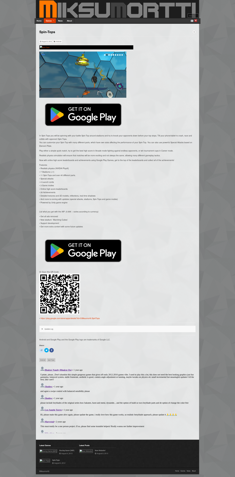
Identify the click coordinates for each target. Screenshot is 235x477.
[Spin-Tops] (86, 47)
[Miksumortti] (117, 9)
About (69, 20)
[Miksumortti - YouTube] (195, 20)
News (60, 20)
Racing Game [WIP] (66, 450)
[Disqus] (117, 399)
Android (58, 41)
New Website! (100, 450)
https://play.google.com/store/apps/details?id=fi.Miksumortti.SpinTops (70, 318)
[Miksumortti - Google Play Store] (192, 20)
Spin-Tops (51, 360)
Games (49, 20)
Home (39, 20)
